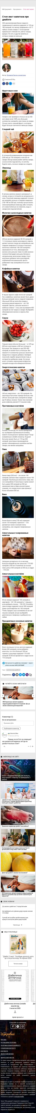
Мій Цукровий (6, 9)
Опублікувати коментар (11, 728)
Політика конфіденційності (10, 1045)
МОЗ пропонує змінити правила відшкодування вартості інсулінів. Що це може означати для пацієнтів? (16, 703)
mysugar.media (19, 1096)
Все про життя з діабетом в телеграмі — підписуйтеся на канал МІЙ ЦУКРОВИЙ (19, 664)
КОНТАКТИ (4, 1051)
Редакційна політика (8, 1042)
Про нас (3, 1040)
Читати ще (18, 925)
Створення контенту (8, 1048)
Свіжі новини (8, 901)
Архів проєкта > (18, 1017)
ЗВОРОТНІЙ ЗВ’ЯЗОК (7, 1054)
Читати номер (18, 963)
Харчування (17, 9)
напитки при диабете (13, 670)
